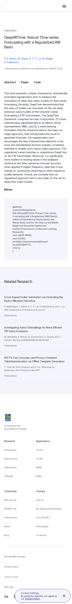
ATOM (39, 458)
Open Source (11, 458)
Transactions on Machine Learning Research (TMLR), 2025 (33, 68)
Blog (6, 535)
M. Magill (47, 58)
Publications (10, 467)
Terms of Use (11, 577)
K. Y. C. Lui (35, 58)
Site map (8, 587)
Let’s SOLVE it (43, 517)
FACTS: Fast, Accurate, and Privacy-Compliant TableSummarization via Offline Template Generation (35, 356)
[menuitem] (20, 460)
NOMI (39, 467)
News (7, 526)
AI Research (10, 450)
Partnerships (10, 517)
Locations (41, 535)
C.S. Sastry (10, 58)
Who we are (10, 500)
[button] (64, 6)
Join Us (40, 500)
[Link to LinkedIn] (6, 598)
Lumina (39, 450)
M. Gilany (23, 58)
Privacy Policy (11, 566)
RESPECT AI (10, 508)
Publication (10, 30)
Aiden (39, 476)
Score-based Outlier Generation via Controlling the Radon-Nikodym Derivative (33, 295)
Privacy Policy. (32, 598)
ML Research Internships (48, 508)
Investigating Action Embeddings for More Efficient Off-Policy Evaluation (34, 326)
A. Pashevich (11, 62)
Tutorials (8, 476)
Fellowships (42, 526)
